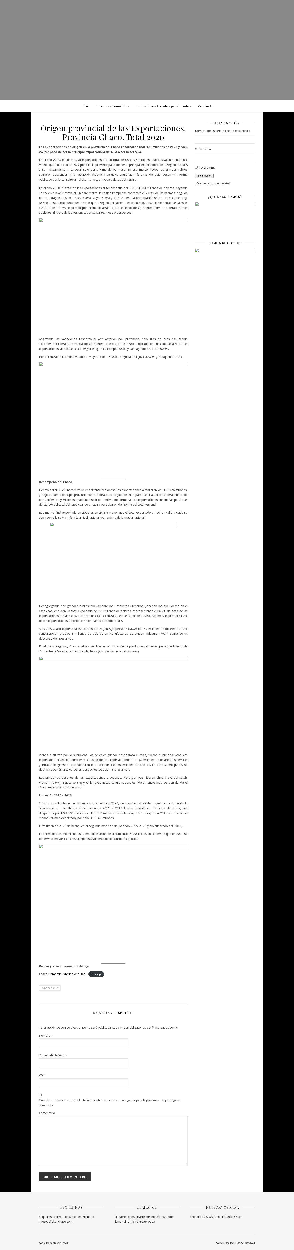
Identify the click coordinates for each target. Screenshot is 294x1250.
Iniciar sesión (204, 175)
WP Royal (62, 1242)
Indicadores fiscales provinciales (164, 106)
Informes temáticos (113, 106)
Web (42, 1075)
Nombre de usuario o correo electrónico (222, 131)
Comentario (47, 1113)
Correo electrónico (53, 1055)
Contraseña (203, 149)
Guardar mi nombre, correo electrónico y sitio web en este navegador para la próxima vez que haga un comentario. (110, 1102)
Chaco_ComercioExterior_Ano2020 (63, 974)
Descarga (96, 974)
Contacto (206, 106)
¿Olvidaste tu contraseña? (213, 183)
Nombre (46, 1035)
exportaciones (50, 988)
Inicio (84, 106)
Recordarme (207, 167)
